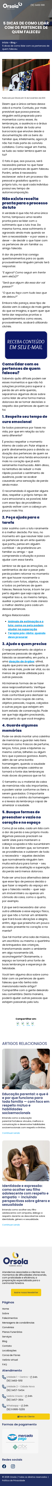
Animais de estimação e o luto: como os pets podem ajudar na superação (25, 625)
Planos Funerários (12, 1332)
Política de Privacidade (13, 1480)
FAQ (4, 1364)
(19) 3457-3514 (14, 1399)
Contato (7, 1346)
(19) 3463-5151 (14, 1380)
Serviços (7, 1336)
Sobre (5, 1313)
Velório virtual (10, 1359)
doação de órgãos (21, 661)
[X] (23, 1024)
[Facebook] (18, 1024)
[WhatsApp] (28, 1024)
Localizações (9, 1350)
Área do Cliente (27, 1416)
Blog (13, 42)
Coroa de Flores (11, 1355)
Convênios (8, 1327)
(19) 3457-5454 (15, 1390)
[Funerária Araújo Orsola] (15, 1259)
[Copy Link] (33, 1024)
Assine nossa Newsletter (26, 1292)
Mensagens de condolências (18, 1322)
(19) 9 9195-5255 (15, 1409)
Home (5, 1308)
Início (5, 42)
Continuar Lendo (11, 1132)
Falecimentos (10, 1318)
